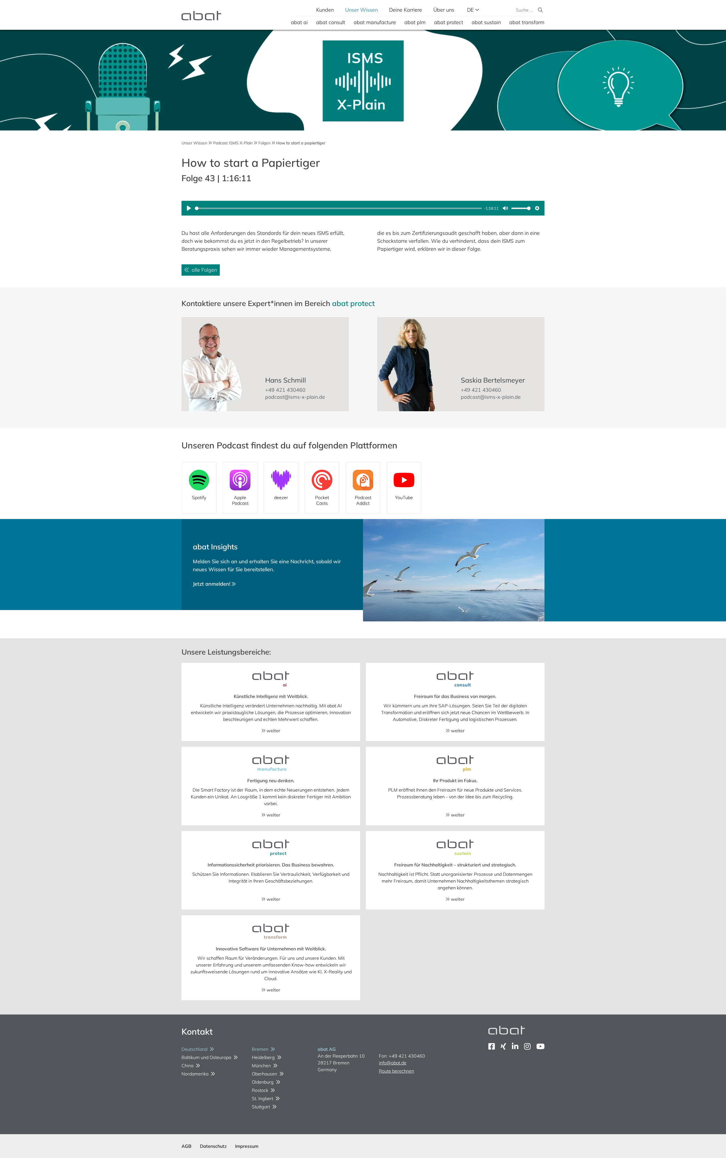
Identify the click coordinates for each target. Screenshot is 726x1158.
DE (471, 10)
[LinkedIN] (515, 1046)
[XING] (503, 1046)
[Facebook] (491, 1046)
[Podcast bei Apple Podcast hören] (240, 488)
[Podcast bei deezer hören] (281, 488)
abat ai (299, 22)
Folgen (264, 142)
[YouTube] (540, 1046)
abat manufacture (375, 22)
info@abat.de (392, 1063)
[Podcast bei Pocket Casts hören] (322, 488)
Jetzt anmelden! (212, 584)
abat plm (415, 22)
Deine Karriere (405, 10)
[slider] (338, 208)
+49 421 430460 (285, 390)
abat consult (330, 22)
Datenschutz (213, 1146)
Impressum (246, 1146)
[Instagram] (527, 1046)
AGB (186, 1146)
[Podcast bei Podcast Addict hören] (363, 488)
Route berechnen (396, 1071)
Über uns (443, 10)
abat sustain (486, 22)
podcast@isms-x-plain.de (295, 397)
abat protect (448, 22)
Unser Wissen (361, 10)
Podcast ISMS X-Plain (233, 142)
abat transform (526, 22)
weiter (272, 730)
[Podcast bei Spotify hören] (199, 488)
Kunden (325, 10)
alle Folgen (203, 270)
